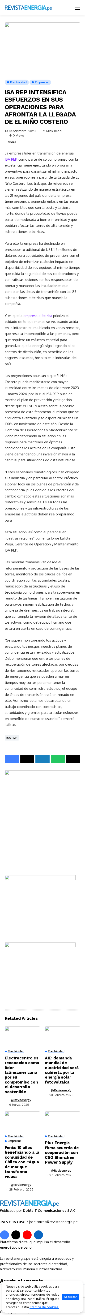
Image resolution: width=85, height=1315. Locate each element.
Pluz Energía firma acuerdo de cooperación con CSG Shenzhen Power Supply (62, 1152)
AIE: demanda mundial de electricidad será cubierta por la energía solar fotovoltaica (61, 1070)
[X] (15, 1234)
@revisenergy (21, 1100)
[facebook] (4, 1234)
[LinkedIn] (38, 1234)
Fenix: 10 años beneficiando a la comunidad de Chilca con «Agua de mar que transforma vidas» (22, 1162)
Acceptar (70, 1296)
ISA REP (11, 159)
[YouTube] (27, 1234)
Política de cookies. (44, 1307)
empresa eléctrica (37, 315)
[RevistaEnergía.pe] (34, 8)
